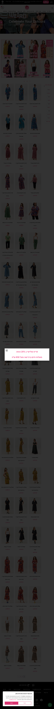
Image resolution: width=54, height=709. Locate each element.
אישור (11, 703)
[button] (6, 350)
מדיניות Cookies (12, 699)
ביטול (25, 703)
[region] (18, 698)
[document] (27, 354)
